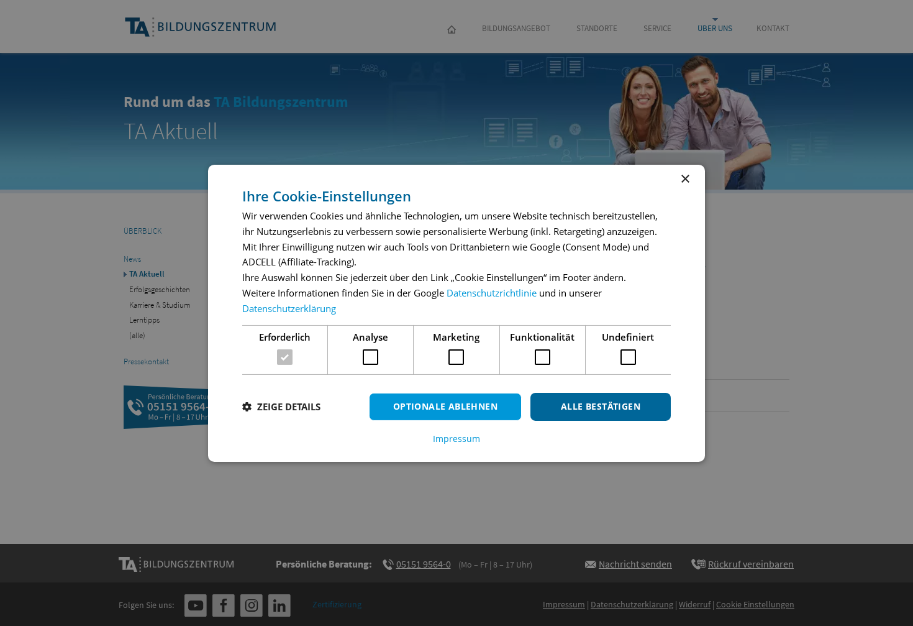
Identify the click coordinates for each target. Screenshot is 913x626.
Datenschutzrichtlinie (492, 293)
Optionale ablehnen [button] (445, 406)
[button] (281, 406)
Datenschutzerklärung (289, 308)
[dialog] (456, 312)
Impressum (456, 438)
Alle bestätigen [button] (600, 406)
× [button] (684, 178)
